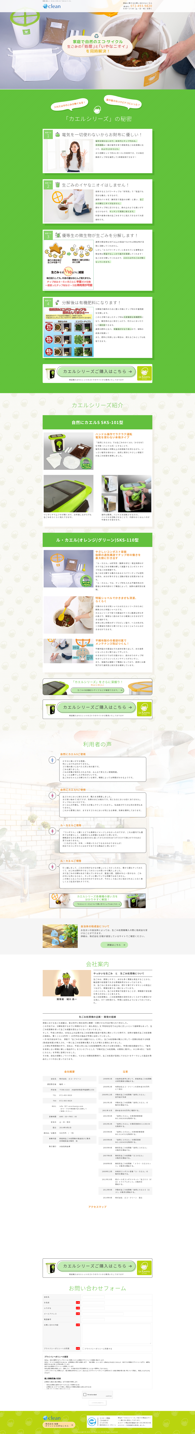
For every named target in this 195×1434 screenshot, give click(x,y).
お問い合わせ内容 (51, 1325)
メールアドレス (50, 1313)
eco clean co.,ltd (97, 1432)
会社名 (46, 1297)
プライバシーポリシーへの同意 (56, 1348)
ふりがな (47, 1308)
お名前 (46, 1302)
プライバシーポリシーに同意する (98, 1348)
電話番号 (47, 1319)
